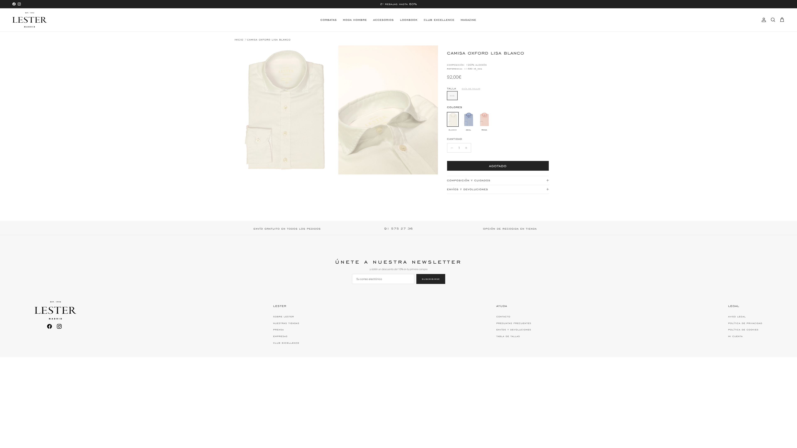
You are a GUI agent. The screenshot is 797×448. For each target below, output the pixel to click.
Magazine (468, 20)
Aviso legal (737, 316)
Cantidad (454, 139)
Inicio (239, 39)
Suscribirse (431, 278)
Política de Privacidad (745, 323)
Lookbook (408, 20)
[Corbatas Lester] (29, 19)
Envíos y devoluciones (467, 189)
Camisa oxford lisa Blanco (269, 39)
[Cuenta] (763, 19)
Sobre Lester (283, 316)
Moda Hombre (355, 20)
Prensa (278, 329)
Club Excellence (439, 20)
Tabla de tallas (508, 336)
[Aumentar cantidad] (467, 147)
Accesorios (383, 20)
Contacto (503, 316)
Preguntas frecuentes (513, 323)
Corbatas (328, 20)
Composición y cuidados (468, 180)
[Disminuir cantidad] (451, 147)
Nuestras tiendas (286, 323)
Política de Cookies (743, 329)
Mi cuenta (735, 336)
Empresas (280, 336)
